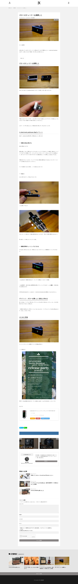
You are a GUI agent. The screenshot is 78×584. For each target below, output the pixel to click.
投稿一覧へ (46, 461)
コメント (21, 503)
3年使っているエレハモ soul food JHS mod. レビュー (42, 475)
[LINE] (25, 428)
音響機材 (33, 17)
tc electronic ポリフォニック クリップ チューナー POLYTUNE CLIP (42, 410)
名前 (20, 514)
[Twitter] (21, 428)
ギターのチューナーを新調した (60, 567)
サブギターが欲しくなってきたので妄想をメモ (31, 568)
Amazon (32, 418)
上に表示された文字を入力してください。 (26, 530)
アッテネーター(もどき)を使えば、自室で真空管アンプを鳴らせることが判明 (44, 483)
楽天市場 (38, 418)
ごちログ (42, 580)
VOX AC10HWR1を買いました (37, 490)
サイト (20, 523)
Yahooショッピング (45, 418)
